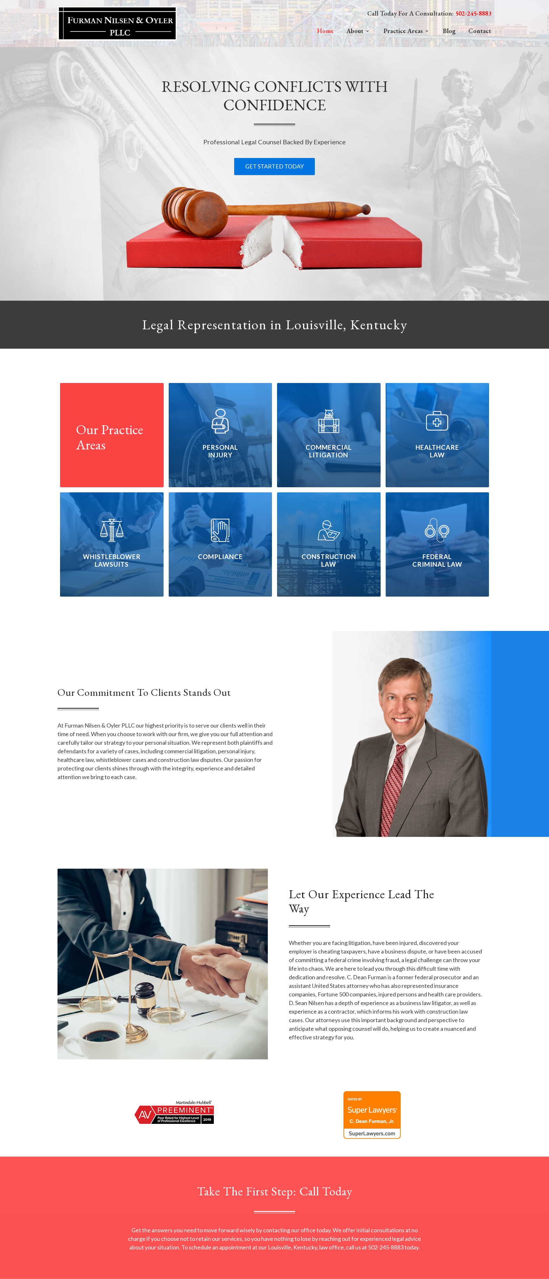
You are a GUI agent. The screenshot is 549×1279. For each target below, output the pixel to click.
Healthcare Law (437, 451)
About (354, 31)
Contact (479, 31)
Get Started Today (274, 166)
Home (325, 31)
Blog (449, 31)
